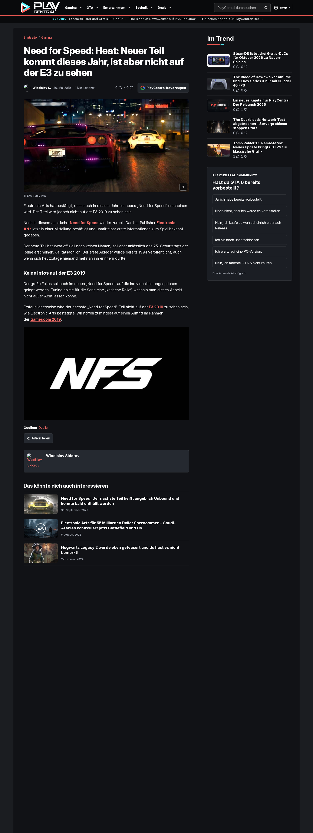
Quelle (43, 428)
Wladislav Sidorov (62, 455)
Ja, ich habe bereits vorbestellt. (238, 199)
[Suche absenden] (266, 7)
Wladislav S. (42, 88)
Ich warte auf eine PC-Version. (238, 251)
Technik (141, 7)
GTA (90, 7)
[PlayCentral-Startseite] (40, 7)
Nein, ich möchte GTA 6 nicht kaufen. (244, 263)
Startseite (30, 37)
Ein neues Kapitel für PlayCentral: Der (230, 19)
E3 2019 (156, 307)
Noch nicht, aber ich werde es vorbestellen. (248, 211)
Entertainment (114, 7)
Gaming (71, 7)
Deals (162, 7)
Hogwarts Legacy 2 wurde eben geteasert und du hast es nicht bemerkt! (120, 550)
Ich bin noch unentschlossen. (237, 240)
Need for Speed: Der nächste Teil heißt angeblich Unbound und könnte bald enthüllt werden (120, 501)
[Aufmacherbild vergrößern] (106, 146)
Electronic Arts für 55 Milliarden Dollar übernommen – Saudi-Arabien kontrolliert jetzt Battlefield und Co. (118, 525)
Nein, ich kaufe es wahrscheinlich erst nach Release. (248, 225)
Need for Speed (84, 222)
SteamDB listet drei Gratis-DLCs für (96, 19)
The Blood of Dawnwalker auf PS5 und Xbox (162, 19)
